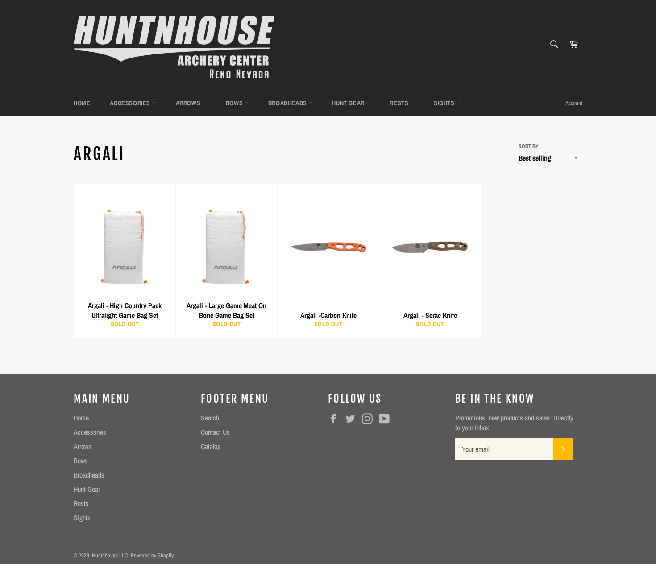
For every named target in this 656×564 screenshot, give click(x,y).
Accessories (131, 103)
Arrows (189, 103)
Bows (235, 103)
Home (82, 103)
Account (573, 103)
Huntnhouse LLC (110, 555)
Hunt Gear (349, 103)
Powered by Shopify (152, 555)
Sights (445, 103)
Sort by (529, 146)
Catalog (210, 446)
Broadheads (288, 103)
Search (210, 418)
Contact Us (215, 432)
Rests (400, 103)
